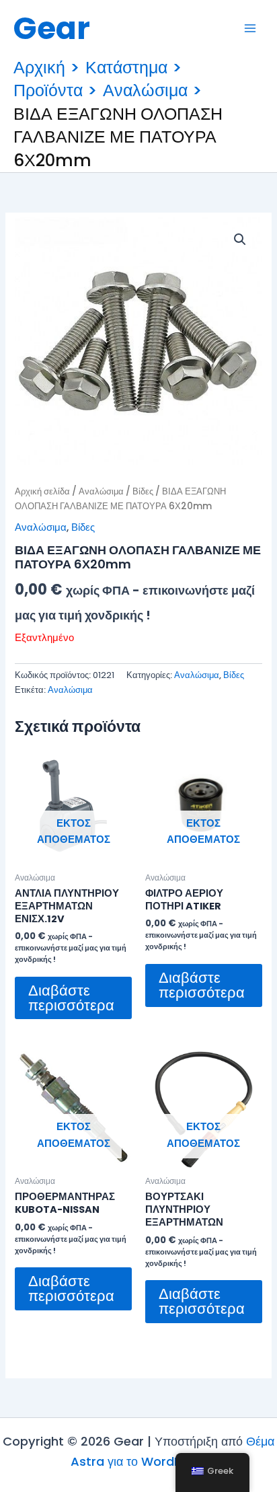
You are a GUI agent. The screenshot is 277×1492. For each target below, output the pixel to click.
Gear (51, 28)
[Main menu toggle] (250, 28)
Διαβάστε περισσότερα (71, 998)
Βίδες (142, 491)
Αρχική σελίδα (42, 491)
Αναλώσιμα (101, 491)
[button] (240, 239)
